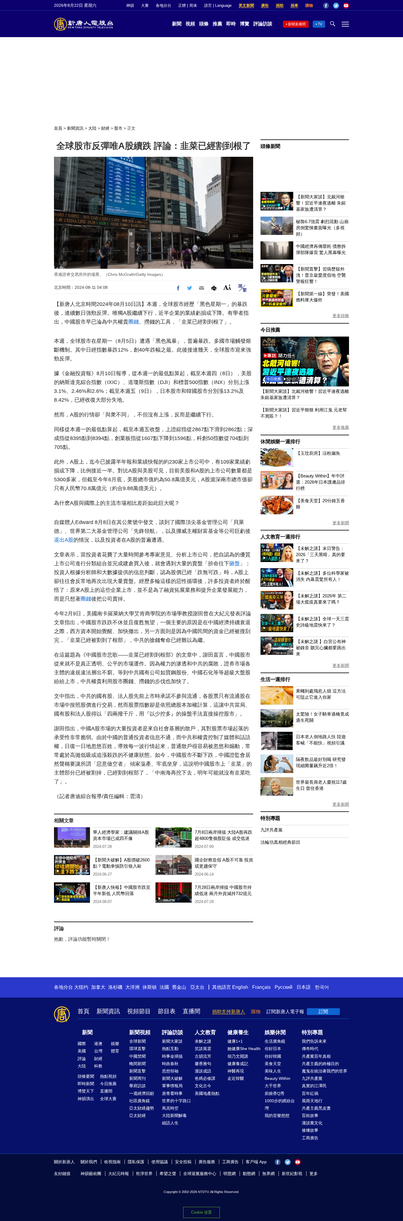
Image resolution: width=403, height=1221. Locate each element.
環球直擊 (137, 1048)
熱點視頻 (108, 1076)
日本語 (303, 987)
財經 (105, 128)
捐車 (294, 5)
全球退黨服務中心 (199, 1173)
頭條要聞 (86, 1076)
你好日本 (273, 1048)
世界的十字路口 (176, 1100)
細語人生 (170, 1123)
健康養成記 (237, 1063)
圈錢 (133, 322)
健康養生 (238, 1032)
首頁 (58, 128)
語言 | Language (218, 5)
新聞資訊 (75, 128)
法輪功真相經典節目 (280, 842)
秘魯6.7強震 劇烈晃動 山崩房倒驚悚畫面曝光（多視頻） (322, 227)
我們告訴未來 (314, 1041)
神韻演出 (86, 1098)
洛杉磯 (115, 987)
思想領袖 (170, 1071)
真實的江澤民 (314, 1085)
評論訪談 (262, 23)
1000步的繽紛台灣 (280, 1104)
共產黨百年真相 (316, 1056)
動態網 (249, 1173)
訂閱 (323, 1011)
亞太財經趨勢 (141, 1108)
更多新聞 (340, 522)
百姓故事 (310, 1115)
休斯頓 (149, 987)
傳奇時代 (310, 1048)
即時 (231, 23)
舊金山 (179, 987)
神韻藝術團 (91, 1173)
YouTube (346, 6)
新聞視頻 (139, 1032)
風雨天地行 (312, 1100)
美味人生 (273, 1071)
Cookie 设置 (201, 1212)
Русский (283, 987)
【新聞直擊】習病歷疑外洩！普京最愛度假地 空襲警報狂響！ (321, 275)
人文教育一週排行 (280, 537)
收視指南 (112, 1161)
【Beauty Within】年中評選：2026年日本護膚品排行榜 (320, 482)
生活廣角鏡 (275, 1041)
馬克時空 (170, 1108)
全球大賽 (108, 1098)
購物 (309, 5)
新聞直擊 (137, 1071)
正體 (182, 5)
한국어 (322, 987)
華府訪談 (137, 1085)
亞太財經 (137, 1115)
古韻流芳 (203, 1056)
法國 (164, 987)
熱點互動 (170, 1048)
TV (320, 24)
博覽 (244, 23)
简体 (193, 5)
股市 (118, 128)
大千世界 (273, 1085)
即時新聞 (86, 1083)
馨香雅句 (203, 1063)
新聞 (176, 23)
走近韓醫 (235, 1078)
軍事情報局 (172, 1085)
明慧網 (229, 1173)
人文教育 (205, 1032)
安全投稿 (183, 1161)
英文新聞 (246, 5)
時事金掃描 (172, 1056)
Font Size (227, 287)
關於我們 (89, 1161)
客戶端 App (256, 1161)
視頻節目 (139, 1011)
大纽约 (81, 987)
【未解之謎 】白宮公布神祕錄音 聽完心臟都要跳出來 (321, 647)
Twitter (336, 6)
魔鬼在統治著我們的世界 (324, 1071)
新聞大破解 (172, 1078)
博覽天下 (86, 1091)
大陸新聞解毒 (174, 1115)
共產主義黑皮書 (316, 1108)
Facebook (326, 6)
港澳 (98, 1043)
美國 (82, 1051)
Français (261, 987)
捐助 (280, 5)
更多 (313, 1173)
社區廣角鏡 (139, 1100)
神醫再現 (235, 1071)
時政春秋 (170, 1063)
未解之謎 (203, 1041)
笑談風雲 (203, 1048)
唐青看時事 (172, 1093)
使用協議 (159, 1161)
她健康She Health (244, 1048)
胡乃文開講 (237, 1056)
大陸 (92, 128)
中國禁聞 (137, 1056)
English (240, 987)
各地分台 (163, 5)
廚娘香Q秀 (274, 1093)
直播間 (191, 1011)
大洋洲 (132, 987)
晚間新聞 (137, 1063)
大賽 (145, 5)
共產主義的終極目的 (320, 1063)
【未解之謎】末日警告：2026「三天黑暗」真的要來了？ (320, 554)
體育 (115, 1051)
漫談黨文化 (312, 1123)
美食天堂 (273, 1063)
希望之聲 (168, 1173)
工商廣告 (310, 1138)
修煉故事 (310, 1130)
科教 (98, 1066)
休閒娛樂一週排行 (280, 441)
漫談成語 (203, 1071)
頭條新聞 (270, 146)
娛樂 (115, 1043)
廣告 (265, 5)
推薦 (217, 23)
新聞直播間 (297, 24)
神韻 (130, 5)
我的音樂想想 (277, 1115)
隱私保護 (136, 1161)
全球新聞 (137, 1041)
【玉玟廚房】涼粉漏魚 (318, 453)
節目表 (167, 1011)
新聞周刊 (137, 1078)
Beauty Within (277, 1078)
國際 (82, 1043)
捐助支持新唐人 (228, 1011)
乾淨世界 (144, 1173)
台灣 (98, 1051)
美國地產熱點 (207, 1093)
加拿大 (98, 987)
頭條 (204, 23)
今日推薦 (270, 330)
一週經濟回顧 (141, 1093)
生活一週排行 (275, 679)
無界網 (268, 1173)
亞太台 (197, 987)
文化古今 (203, 1085)
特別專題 (270, 818)
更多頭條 (340, 315)
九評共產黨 (272, 829)
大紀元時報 (118, 1173)
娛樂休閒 (275, 1032)
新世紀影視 (292, 1173)
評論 (82, 1058)
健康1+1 (235, 1041)
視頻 (190, 23)
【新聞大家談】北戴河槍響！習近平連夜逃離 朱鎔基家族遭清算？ (321, 203)
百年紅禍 (310, 1093)
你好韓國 (273, 1056)
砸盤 (234, 563)
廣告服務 (207, 1161)
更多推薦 (340, 427)
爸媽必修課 (205, 1078)
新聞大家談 (172, 1041)
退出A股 (63, 540)
